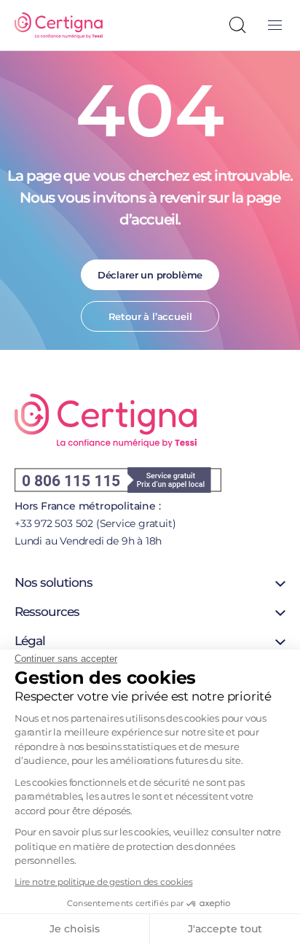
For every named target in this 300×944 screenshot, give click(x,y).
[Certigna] (59, 25)
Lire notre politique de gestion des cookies (103, 881)
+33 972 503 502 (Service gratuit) (95, 523)
